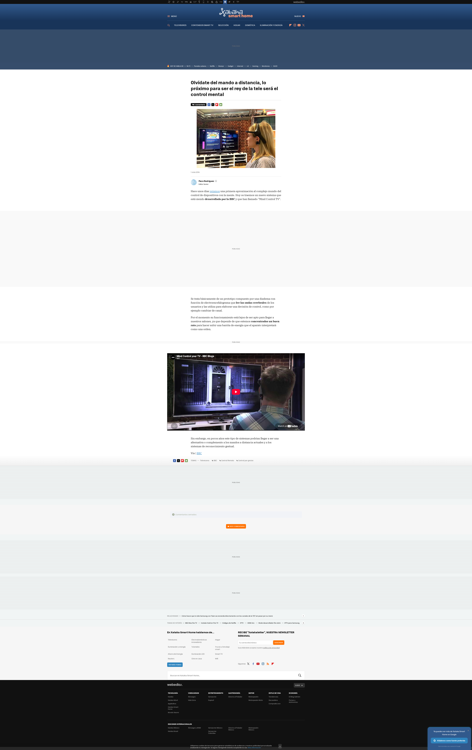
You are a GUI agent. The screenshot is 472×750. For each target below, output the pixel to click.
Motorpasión (253, 696)
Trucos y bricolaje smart (222, 648)
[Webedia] (174, 684)
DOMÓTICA (250, 25)
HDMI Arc (251, 623)
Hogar (217, 639)
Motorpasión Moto (256, 700)
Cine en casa (197, 658)
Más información (254, 747)
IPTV (242, 623)
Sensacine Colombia (212, 732)
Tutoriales (196, 647)
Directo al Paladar (235, 696)
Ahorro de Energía (175, 654)
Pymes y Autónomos (293, 701)
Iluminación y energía (176, 647)
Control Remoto (227, 460)
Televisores (204, 460)
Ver (237, 526)
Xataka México (173, 728)
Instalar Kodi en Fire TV (210, 623)
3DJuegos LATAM (194, 728)
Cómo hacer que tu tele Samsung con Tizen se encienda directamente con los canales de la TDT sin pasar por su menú (227, 616)
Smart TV (219, 654)
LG (248, 66)
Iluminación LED (198, 654)
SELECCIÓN (223, 25)
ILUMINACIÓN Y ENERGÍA (271, 25)
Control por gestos (245, 460)
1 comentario (200, 104)
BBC (199, 453)
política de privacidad (271, 648)
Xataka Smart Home (236, 12)
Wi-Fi (188, 66)
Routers (171, 658)
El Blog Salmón (294, 696)
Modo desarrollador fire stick (269, 623)
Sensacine (212, 696)
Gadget (230, 66)
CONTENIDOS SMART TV (202, 25)
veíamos (215, 191)
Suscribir (278, 642)
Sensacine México (215, 728)
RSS (268, 663)
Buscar (300, 675)
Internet (240, 66)
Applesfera (172, 703)
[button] (207, 180)
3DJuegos (192, 696)
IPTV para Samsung (291, 623)
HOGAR (237, 25)
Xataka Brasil (173, 731)
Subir (297, 685)
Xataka (170, 696)
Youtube (299, 25)
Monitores (266, 66)
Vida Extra (192, 700)
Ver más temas (175, 664)
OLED (275, 66)
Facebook (208, 104)
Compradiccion (274, 703)
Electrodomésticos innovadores (199, 640)
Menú (174, 16)
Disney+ (221, 66)
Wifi (216, 658)
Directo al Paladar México (235, 729)
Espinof (211, 700)
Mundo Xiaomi (173, 712)
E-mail (220, 104)
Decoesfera (273, 700)
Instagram (294, 25)
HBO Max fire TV (191, 623)
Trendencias (273, 696)
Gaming (255, 66)
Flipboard (290, 25)
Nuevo (297, 16)
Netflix (212, 66)
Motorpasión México (253, 729)
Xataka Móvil (173, 700)
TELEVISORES (180, 25)
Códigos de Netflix (229, 623)
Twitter (303, 25)
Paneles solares (200, 66)
